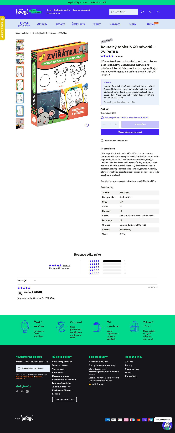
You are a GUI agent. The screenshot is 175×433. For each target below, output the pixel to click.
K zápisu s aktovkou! (98, 362)
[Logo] (28, 12)
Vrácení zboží (58, 369)
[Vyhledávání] (111, 12)
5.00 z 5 (66, 266)
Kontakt (56, 394)
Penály (128, 373)
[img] (24, 288)
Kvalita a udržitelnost (62, 391)
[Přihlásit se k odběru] (46, 368)
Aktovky (129, 362)
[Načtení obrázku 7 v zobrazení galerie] (20, 125)
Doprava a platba (60, 376)
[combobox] (123, 12)
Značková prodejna (61, 387)
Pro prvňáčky (131, 376)
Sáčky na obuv (132, 369)
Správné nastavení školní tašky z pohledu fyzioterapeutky (104, 379)
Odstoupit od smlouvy (64, 399)
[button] (158, 12)
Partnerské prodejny (61, 383)
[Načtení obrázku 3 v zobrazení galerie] (20, 71)
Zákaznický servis (60, 365)
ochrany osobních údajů (24, 376)
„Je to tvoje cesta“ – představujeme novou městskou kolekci (104, 372)
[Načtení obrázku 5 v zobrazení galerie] (20, 98)
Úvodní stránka (22, 33)
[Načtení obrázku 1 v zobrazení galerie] (20, 45)
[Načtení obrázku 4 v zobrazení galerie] (20, 85)
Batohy (128, 365)
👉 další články (96, 384)
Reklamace (57, 373)
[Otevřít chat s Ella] (167, 425)
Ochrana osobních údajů (64, 380)
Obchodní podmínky (62, 362)
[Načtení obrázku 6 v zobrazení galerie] (20, 111)
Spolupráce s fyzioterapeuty (102, 365)
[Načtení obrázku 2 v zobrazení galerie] (20, 58)
